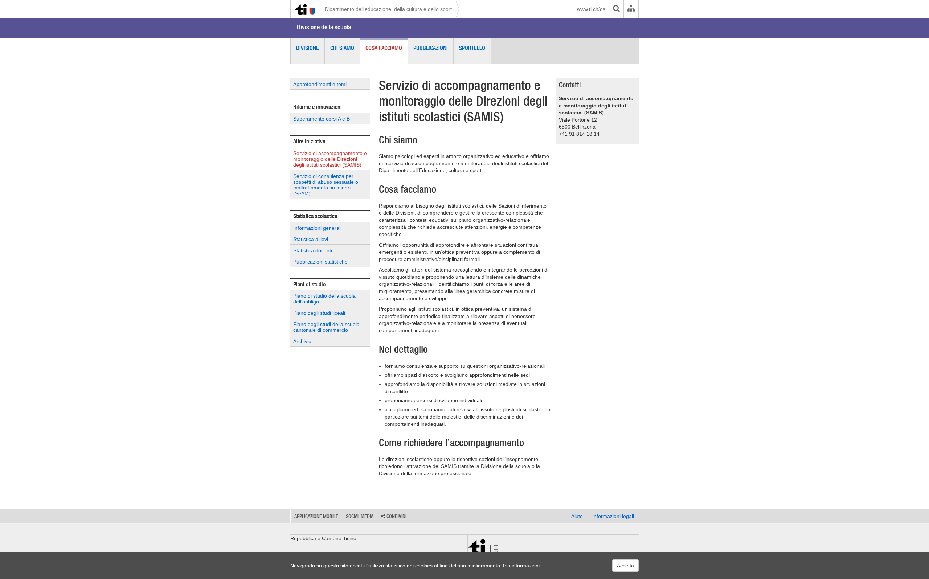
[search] (616, 9)
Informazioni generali (317, 228)
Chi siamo (342, 48)
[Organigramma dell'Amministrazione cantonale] (630, 9)
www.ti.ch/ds (591, 9)
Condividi (395, 516)
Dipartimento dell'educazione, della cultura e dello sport (388, 9)
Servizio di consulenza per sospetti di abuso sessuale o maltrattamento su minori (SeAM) (325, 184)
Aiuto (577, 516)
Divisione (307, 48)
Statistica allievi (310, 239)
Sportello (472, 48)
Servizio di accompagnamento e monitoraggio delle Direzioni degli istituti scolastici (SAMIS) (330, 159)
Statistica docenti (312, 250)
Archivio (302, 341)
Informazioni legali (613, 516)
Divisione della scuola (324, 27)
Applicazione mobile (316, 516)
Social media (359, 516)
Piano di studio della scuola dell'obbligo (324, 299)
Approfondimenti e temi (320, 84)
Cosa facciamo (383, 48)
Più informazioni (521, 565)
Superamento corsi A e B (321, 119)
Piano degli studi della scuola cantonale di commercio (326, 327)
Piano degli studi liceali (319, 313)
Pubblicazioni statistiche (320, 262)
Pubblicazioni (430, 48)
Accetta (625, 565)
